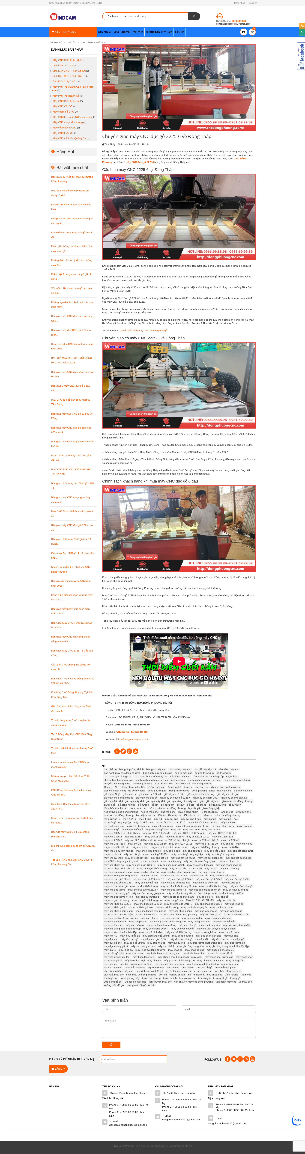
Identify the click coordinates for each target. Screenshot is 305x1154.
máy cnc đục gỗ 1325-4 (223, 875)
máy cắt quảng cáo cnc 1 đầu (192, 826)
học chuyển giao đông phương (121, 811)
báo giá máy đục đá (205, 769)
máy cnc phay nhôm (115, 921)
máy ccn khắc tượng (223, 826)
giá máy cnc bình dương (200, 794)
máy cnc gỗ (222, 896)
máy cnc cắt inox (113, 857)
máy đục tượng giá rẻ (116, 946)
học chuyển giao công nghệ (203, 808)
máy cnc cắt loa (159, 857)
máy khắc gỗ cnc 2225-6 (220, 949)
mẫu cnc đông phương (227, 815)
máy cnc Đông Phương (212, 872)
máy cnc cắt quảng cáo (239, 857)
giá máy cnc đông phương (118, 797)
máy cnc (176, 829)
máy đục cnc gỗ (129, 939)
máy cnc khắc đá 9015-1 (178, 903)
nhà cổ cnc (173, 967)
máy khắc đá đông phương (150, 949)
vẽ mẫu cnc (245, 981)
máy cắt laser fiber (114, 826)
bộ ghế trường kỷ (204, 772)
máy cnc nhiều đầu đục (218, 918)
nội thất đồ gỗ (204, 967)
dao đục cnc (202, 787)
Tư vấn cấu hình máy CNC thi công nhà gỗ (143, 330)
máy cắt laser (228, 822)
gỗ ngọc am (167, 804)
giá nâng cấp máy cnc (184, 801)
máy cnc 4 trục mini (162, 847)
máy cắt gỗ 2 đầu (228, 818)
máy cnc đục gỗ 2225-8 (209, 879)
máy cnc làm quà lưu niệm (118, 914)
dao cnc (188, 787)
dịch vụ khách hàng (115, 790)
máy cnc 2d (134, 843)
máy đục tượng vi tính (143, 946)
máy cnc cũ (210, 868)
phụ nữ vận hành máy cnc (118, 971)
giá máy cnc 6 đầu (174, 794)
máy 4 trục (145, 818)
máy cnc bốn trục (192, 850)
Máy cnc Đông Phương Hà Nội (121, 875)
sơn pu (163, 974)
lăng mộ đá (227, 811)
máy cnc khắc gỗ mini (141, 907)
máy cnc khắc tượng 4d (194, 907)
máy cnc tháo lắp (113, 925)
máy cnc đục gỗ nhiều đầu (175, 882)
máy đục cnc (111, 939)
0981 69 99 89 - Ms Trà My (128, 1106)
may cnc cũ (195, 868)
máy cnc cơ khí (177, 868)
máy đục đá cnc (219, 939)
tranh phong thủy (130, 978)
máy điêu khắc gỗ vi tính (156, 935)
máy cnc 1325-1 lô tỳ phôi (222, 833)
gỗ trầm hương (217, 804)
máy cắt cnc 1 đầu (191, 818)
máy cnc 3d (226, 843)
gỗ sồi (190, 804)
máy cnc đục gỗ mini (146, 882)
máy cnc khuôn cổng (180, 910)
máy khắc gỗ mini (114, 953)
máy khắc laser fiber (194, 953)
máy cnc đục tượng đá (235, 889)
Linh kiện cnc (243, 811)
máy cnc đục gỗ (199, 875)
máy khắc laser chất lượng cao (163, 953)
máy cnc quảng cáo (199, 921)
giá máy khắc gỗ (160, 801)
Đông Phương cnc (179, 790)
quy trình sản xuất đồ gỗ (149, 971)
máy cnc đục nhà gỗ (241, 886)
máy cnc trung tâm (209, 925)
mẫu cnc (207, 815)
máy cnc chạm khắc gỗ (228, 864)
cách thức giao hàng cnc (117, 776)
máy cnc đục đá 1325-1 (174, 875)
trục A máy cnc (187, 978)
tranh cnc (246, 974)
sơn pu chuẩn (177, 974)
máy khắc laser (134, 953)
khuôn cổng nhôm (188, 811)
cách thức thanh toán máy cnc (151, 776)
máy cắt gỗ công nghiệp (117, 822)
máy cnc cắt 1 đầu (214, 850)
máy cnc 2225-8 (230, 840)
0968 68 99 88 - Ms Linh (126, 1114)
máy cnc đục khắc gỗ (116, 886)
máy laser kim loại (135, 960)
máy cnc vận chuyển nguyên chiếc (216, 928)
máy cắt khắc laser (143, 822)
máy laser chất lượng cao (219, 956)
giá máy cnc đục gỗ (147, 797)
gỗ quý (180, 804)
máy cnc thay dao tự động (161, 925)
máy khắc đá (125, 949)
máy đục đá (201, 939)
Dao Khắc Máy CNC (64, 81)
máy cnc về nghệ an (205, 932)
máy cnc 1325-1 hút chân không (122, 833)
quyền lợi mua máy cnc (179, 971)
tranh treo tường (151, 978)
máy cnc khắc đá (226, 900)
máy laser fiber (244, 956)
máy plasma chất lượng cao (179, 960)
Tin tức (72, 42)
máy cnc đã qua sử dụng (118, 872)
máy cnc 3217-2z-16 (180, 843)
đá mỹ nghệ (174, 787)
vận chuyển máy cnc (160, 981)
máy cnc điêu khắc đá (146, 872)
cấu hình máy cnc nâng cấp (208, 776)
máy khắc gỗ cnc (194, 949)
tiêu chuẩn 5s (214, 974)
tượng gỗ (235, 978)
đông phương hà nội (203, 790)
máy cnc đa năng (229, 868)
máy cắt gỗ (210, 818)
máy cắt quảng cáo (163, 826)
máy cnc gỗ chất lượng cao (147, 900)
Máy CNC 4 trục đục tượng (68, 122)
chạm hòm (232, 776)
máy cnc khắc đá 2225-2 (148, 903)
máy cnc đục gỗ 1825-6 (117, 879)
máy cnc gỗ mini (174, 900)
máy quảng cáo (235, 960)
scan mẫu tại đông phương (141, 974)
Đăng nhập (239, 3)
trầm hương (231, 974)
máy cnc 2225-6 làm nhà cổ (140, 840)
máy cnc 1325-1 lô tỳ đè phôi (189, 833)
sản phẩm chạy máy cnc (227, 971)
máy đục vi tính (166, 946)
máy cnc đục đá (149, 875)
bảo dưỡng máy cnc (180, 769)
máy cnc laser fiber (146, 914)
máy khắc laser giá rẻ (220, 953)
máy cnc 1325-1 (211, 829)
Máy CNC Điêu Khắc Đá (66, 101)
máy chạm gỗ (111, 829)
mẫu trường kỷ (112, 818)
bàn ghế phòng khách (131, 769)
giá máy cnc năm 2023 (206, 797)
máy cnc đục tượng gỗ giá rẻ (148, 893)
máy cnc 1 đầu (191, 829)
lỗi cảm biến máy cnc (170, 815)
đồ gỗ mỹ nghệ (136, 790)
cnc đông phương (142, 783)
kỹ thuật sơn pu (209, 811)
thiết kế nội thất (196, 974)
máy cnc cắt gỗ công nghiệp (187, 854)
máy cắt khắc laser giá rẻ (171, 822)
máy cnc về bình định (151, 932)
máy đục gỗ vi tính (134, 942)
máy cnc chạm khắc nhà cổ (119, 868)
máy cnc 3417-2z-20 (206, 843)
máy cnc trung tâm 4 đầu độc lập (122, 928)
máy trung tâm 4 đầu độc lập (203, 964)
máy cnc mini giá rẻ (210, 914)
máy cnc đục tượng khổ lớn (227, 893)
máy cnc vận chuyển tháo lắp (120, 932)
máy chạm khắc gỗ (132, 829)
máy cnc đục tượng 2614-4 (143, 889)
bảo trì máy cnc (183, 772)
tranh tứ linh (170, 978)
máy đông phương (182, 935)
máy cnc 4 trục (140, 847)
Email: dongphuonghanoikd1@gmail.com (128, 1123)
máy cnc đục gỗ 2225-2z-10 (148, 879)
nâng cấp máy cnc (135, 967)
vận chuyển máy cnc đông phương (193, 981)
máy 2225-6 (129, 818)
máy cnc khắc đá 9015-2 (208, 903)
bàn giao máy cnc (156, 769)
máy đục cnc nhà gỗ (181, 939)
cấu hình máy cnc (180, 776)
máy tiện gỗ (110, 964)
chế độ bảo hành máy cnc (118, 780)
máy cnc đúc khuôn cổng (213, 886)
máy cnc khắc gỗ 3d (115, 907)
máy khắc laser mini (144, 956)
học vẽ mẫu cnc (150, 811)
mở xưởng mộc (229, 964)
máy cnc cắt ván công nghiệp (200, 861)
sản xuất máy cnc (114, 974)
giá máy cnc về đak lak (234, 797)
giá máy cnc (129, 794)
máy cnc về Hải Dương (178, 932)
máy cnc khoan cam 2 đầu (118, 910)
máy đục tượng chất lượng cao (204, 942)
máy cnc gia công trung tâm (178, 896)
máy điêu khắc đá (130, 935)
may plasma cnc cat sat (210, 960)
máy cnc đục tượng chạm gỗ (205, 889)
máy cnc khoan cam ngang (151, 910)
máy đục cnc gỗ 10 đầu (154, 939)
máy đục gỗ (237, 939)
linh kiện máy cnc (146, 815)
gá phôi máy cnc (243, 790)
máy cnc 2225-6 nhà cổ (205, 840)
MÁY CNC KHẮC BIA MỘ (200, 900)
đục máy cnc (224, 790)
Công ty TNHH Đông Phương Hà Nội (124, 787)
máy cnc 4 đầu (244, 843)
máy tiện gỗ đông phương (169, 964)
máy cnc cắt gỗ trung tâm (219, 854)
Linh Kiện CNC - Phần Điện (68, 76)
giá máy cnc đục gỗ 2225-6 (175, 797)
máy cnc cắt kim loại (136, 857)
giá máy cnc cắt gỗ (227, 794)
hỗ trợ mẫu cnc (138, 808)
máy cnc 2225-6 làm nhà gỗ (174, 840)
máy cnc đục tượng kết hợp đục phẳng (188, 893)
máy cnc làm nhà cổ (206, 910)
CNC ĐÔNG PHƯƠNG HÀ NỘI (172, 783)
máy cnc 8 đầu (171, 850)
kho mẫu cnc (168, 811)
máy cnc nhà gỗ (170, 918)
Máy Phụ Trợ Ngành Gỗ (66, 95)
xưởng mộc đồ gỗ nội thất (140, 985)
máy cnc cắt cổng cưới (240, 850)
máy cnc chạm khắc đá (200, 864)
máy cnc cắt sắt (150, 861)
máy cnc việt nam (229, 932)
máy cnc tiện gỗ (187, 925)
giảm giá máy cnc (209, 801)
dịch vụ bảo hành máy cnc (226, 787)
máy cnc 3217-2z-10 (155, 843)
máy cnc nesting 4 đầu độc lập (121, 918)
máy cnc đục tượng (114, 889)
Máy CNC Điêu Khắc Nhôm (68, 60)
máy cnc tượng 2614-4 (156, 928)
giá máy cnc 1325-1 (150, 794)
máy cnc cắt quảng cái (210, 857)
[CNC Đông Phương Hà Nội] (63, 16)
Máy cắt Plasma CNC (65, 127)
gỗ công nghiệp (126, 804)
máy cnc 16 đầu (154, 836)
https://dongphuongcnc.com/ (132, 739)
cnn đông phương (202, 783)
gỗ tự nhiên (234, 804)
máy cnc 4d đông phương (205, 847)
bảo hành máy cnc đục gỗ (157, 772)
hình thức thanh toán (115, 808)
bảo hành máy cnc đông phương (122, 772)
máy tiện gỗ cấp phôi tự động (136, 964)
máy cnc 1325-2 (113, 836)
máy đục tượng (176, 942)
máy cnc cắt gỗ (132, 854)
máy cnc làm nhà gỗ (231, 910)
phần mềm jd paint (225, 967)
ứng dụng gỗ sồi (113, 981)
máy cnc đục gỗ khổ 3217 (118, 882)
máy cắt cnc (171, 818)
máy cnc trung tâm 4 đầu (236, 925)
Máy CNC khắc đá (63, 133)
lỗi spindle (189, 815)
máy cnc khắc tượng (167, 907)
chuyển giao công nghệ (117, 783)
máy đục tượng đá (235, 942)
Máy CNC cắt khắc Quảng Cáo (70, 138)
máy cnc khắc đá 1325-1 (117, 903)
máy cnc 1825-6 (175, 836)
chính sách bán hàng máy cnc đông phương (160, 780)
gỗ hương (143, 804)
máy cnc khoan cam (221, 907)
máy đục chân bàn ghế (208, 935)
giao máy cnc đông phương (237, 801)
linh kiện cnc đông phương (119, 815)
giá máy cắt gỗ (112, 794)
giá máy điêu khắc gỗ (116, 801)
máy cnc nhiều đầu (192, 918)
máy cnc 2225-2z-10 (197, 836)
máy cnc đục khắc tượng (144, 886)
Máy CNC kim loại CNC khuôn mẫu (72, 117)
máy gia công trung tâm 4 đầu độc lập (227, 946)
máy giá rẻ (110, 949)
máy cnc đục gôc (230, 882)
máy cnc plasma (138, 921)
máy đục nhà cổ (156, 942)
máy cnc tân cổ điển (224, 921)
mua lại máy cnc (113, 967)
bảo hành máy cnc (229, 769)
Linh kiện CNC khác (64, 65)
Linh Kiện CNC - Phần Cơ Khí (69, 70)
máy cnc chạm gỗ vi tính (171, 864)
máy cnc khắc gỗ (234, 903)
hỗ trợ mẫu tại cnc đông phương (167, 808)
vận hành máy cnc (226, 981)
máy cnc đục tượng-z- (148, 896)
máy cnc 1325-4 (134, 836)
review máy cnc (202, 971)
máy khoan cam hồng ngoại (173, 956)
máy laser (196, 956)
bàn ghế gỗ (110, 769)
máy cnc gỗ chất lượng (117, 900)
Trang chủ (55, 42)
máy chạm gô (244, 826)
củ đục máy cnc (156, 787)
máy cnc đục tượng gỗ (116, 893)
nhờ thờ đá (188, 967)
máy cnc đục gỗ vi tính (205, 882)
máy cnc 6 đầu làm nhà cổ (118, 850)
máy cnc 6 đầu (230, 847)
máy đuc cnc (231, 935)
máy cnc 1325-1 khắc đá (156, 833)
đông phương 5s (157, 790)
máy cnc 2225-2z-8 (223, 836)
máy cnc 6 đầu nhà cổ (148, 850)
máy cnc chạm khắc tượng (152, 868)
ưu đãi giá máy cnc (135, 981)
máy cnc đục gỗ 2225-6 (180, 879)
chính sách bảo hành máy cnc (204, 780)
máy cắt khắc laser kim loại (203, 822)
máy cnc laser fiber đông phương (178, 914)
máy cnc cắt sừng (171, 861)
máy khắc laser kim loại (117, 956)
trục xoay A (204, 978)
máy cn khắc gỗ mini (157, 829)
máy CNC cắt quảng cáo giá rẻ (121, 861)
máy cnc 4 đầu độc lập (116, 847)
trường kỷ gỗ (220, 978)
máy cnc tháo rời (135, 925)
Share (106, 752)
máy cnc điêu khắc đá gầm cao (178, 872)
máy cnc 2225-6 (113, 840)
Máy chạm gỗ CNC (63, 111)
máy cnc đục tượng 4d (173, 889)
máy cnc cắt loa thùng (183, 857)
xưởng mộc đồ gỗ (114, 985)
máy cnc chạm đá (229, 861)
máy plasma (154, 960)
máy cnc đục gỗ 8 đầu (237, 879)
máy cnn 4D (110, 935)
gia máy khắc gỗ (139, 801)
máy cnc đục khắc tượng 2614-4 (178, 886)
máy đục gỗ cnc (113, 942)
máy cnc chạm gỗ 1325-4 (140, 864)
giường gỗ (109, 804)
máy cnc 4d (181, 847)
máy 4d (158, 818)
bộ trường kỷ (224, 772)
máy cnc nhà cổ (149, 918)
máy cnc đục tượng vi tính (118, 896)
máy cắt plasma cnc (138, 826)
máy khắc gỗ (175, 949)
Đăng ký (253, 3)
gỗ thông (201, 804)
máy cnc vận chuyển (182, 928)
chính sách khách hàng (237, 780)
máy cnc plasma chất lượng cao (168, 921)
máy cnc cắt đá (112, 854)
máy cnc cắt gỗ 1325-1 (156, 854)
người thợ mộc (156, 967)
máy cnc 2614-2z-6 (114, 843)
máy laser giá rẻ (113, 960)
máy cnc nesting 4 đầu (236, 914)
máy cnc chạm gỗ (114, 864)
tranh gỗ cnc (111, 978)
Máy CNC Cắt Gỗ (62, 106)
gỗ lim (155, 804)
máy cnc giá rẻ (204, 896)
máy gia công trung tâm (190, 946)
